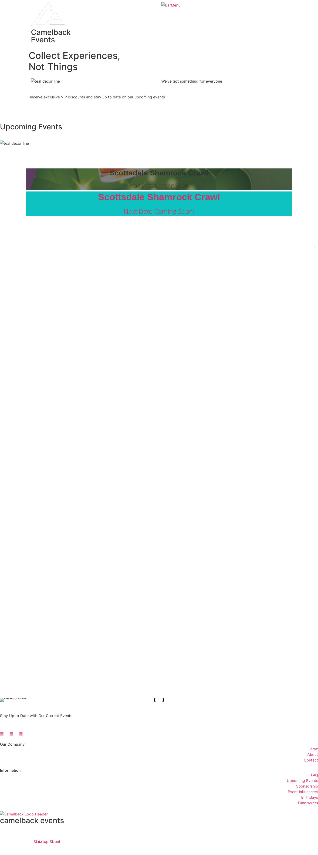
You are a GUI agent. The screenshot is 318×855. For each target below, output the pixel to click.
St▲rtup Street (47, 841)
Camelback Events (51, 36)
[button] (315, 247)
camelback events (32, 820)
